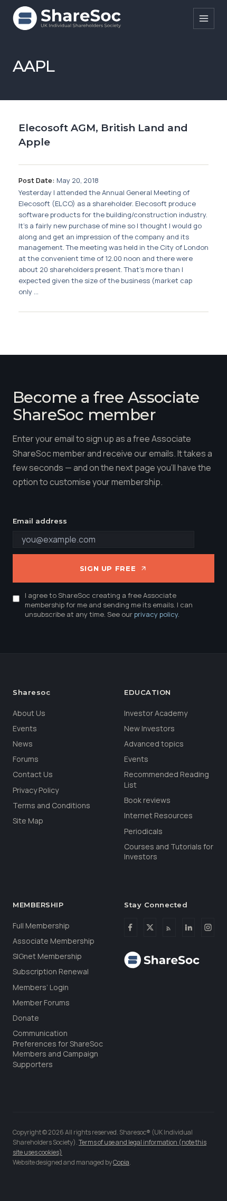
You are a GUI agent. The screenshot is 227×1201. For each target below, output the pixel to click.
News (23, 744)
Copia (121, 1162)
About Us (29, 713)
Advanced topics (154, 744)
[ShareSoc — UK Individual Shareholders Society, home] (67, 18)
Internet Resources (158, 815)
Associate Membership (53, 941)
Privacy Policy (36, 790)
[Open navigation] (203, 18)
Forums (26, 759)
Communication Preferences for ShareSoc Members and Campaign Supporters (58, 1048)
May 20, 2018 (77, 180)
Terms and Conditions (51, 805)
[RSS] (169, 927)
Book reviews (147, 800)
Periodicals (143, 831)
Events (25, 728)
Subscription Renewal (51, 971)
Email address (40, 521)
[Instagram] (207, 927)
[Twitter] (150, 927)
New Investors (149, 728)
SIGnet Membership (47, 956)
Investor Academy (155, 713)
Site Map (28, 821)
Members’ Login (41, 987)
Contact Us (33, 774)
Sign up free (108, 568)
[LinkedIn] (188, 927)
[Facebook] (130, 927)
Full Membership (41, 926)
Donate (26, 1018)
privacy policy (156, 614)
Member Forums (41, 1002)
